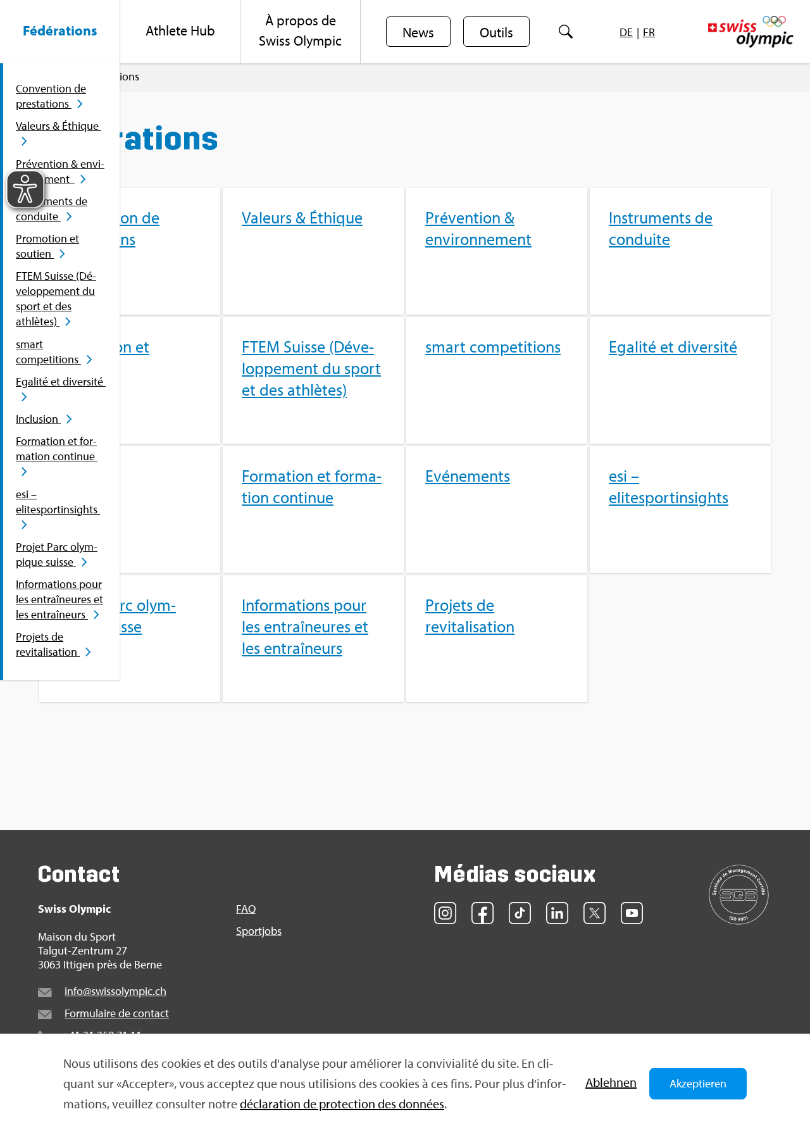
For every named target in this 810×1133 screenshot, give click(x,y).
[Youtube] (632, 913)
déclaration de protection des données (342, 1103)
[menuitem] (60, 31)
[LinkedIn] (557, 913)
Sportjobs (259, 931)
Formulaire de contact (117, 1013)
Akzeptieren (698, 1083)
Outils (496, 32)
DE (626, 32)
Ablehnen (611, 1082)
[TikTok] (520, 913)
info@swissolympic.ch (115, 991)
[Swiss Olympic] (751, 31)
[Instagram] (445, 913)
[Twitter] (594, 913)
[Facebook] (482, 913)
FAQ (246, 909)
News (418, 32)
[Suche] (565, 31)
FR (649, 32)
